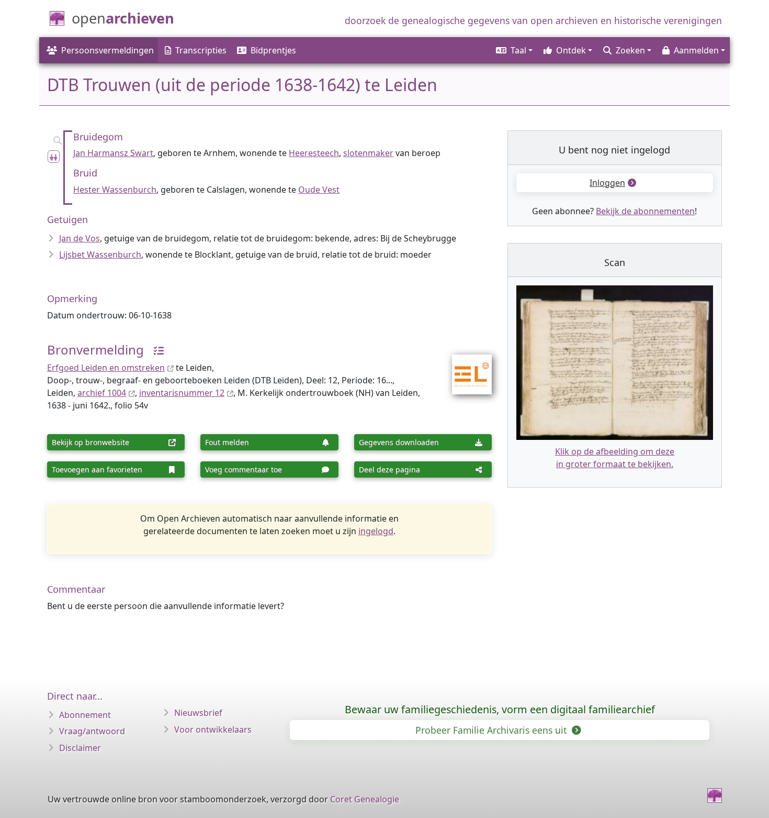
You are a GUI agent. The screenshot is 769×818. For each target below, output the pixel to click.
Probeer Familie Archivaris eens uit (492, 730)
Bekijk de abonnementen (645, 211)
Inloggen (607, 183)
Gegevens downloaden (399, 442)
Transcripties (201, 50)
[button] (513, 50)
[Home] (714, 795)
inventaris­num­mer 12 (181, 393)
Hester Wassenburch (114, 189)
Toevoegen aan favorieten (97, 469)
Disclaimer (80, 748)
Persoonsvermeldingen (107, 50)
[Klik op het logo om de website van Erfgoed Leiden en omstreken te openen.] (465, 367)
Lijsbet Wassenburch (100, 254)
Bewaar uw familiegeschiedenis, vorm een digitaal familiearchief (500, 709)
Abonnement (85, 715)
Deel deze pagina (389, 469)
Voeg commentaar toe (243, 469)
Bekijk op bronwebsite (90, 442)
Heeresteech (314, 153)
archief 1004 (101, 393)
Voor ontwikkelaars (213, 729)
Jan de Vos (79, 238)
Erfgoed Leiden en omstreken (106, 367)
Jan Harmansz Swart (113, 153)
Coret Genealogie (364, 799)
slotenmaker (368, 153)
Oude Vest (319, 189)
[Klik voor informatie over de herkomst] (155, 349)
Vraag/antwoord (92, 731)
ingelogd (375, 531)
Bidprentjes (273, 50)
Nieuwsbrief (198, 712)
